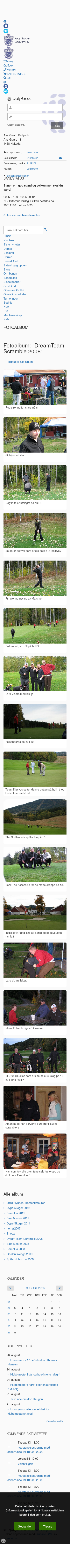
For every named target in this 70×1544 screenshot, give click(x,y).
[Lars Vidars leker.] (35, 960)
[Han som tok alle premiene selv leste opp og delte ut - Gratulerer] (35, 1151)
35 (9, 1326)
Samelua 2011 (16, 1213)
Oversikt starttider (15, 294)
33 (9, 1314)
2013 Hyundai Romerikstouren (26, 1203)
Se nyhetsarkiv (54, 1421)
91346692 (32, 158)
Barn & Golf (11, 261)
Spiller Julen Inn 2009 (20, 1259)
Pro (6, 311)
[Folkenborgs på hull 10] (35, 721)
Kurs (7, 307)
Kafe (6, 319)
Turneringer (11, 298)
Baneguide (10, 278)
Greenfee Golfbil (14, 290)
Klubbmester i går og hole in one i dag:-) (35, 1374)
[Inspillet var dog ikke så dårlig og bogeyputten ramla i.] (35, 912)
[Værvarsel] (6, 30)
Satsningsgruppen (15, 265)
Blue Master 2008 (18, 1244)
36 (9, 1332)
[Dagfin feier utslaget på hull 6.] (35, 482)
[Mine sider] (5, 21)
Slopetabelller (12, 282)
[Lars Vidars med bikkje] (35, 673)
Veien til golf (25, 1464)
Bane (7, 269)
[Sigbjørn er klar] (35, 435)
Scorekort (10, 286)
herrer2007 (13, 1228)
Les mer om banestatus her (23, 215)
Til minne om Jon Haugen (26, 1399)
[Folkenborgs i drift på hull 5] (35, 626)
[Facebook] (6, 25)
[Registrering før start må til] (35, 387)
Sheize (11, 1233)
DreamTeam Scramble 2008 (25, 1238)
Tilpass (47, 1526)
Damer (8, 248)
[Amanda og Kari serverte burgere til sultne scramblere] (35, 1103)
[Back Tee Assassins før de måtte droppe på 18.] (35, 864)
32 (9, 1308)
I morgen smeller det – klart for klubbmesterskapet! (28, 1411)
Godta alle (24, 1526)
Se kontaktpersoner (18, 175)
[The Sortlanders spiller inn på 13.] (35, 817)
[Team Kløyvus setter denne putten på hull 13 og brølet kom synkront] (35, 769)
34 (9, 1320)
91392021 (32, 163)
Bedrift (8, 302)
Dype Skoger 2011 (18, 1223)
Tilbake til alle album (20, 361)
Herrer (8, 257)
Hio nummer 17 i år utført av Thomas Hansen (32, 1362)
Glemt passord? (16, 124)
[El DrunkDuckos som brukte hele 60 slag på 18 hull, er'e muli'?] (35, 1055)
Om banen (10, 273)
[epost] (60, 158)
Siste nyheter (12, 244)
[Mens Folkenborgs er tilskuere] (35, 1008)
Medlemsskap (13, 315)
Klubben (9, 240)
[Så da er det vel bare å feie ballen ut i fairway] (35, 530)
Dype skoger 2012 (18, 1208)
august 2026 (35, 1288)
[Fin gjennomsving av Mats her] (35, 578)
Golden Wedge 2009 (19, 1254)
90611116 (32, 152)
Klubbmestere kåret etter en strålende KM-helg (33, 1386)
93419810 (32, 168)
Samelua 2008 (16, 1249)
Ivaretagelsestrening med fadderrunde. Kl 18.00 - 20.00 (28, 1449)
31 (9, 1302)
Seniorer (9, 253)
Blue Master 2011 (18, 1218)
